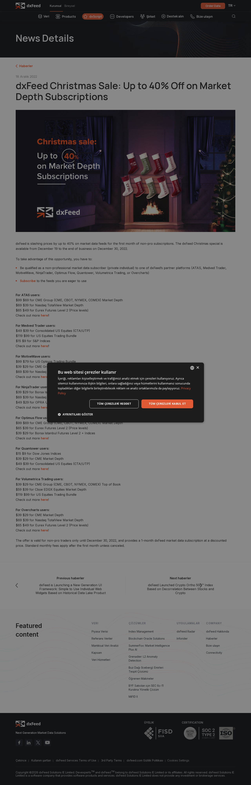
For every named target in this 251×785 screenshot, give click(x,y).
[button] (75, 414)
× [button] (197, 367)
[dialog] (125, 392)
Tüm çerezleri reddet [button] (114, 404)
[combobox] (192, 368)
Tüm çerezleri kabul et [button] (167, 404)
